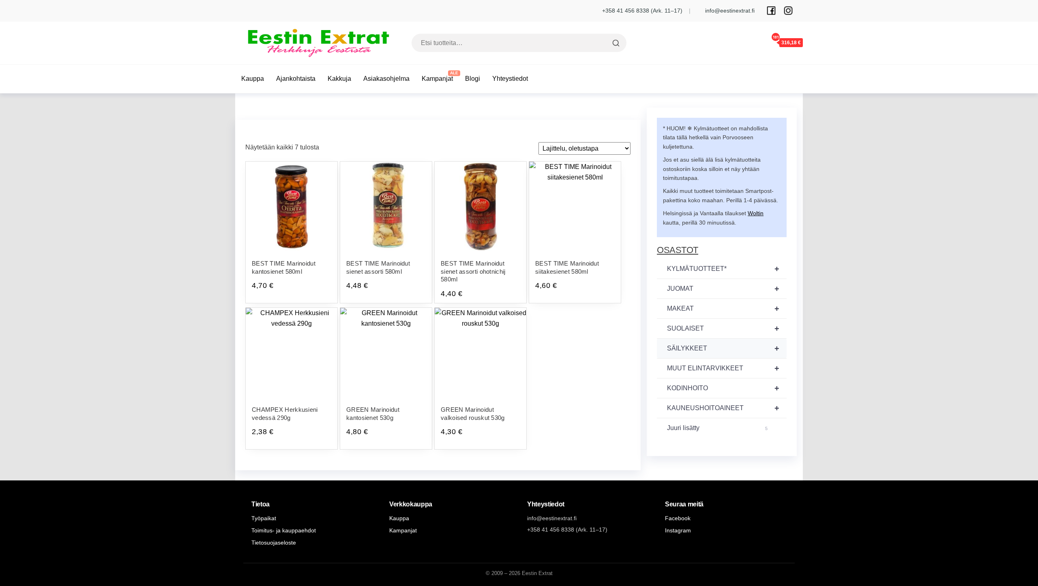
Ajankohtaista (295, 78)
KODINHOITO (723, 388)
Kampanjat (437, 78)
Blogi (472, 78)
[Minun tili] (752, 42)
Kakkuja (339, 78)
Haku (615, 43)
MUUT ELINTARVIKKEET (723, 368)
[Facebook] (771, 10)
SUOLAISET (723, 328)
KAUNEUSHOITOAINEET (723, 408)
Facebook (678, 518)
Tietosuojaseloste (273, 542)
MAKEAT (723, 308)
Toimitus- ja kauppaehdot (283, 530)
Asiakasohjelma (386, 78)
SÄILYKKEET (723, 348)
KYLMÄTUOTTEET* (723, 268)
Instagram (678, 530)
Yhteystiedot (510, 78)
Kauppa (252, 78)
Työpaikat (263, 518)
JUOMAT (723, 288)
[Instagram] (788, 10)
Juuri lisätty (717, 427)
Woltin (755, 213)
